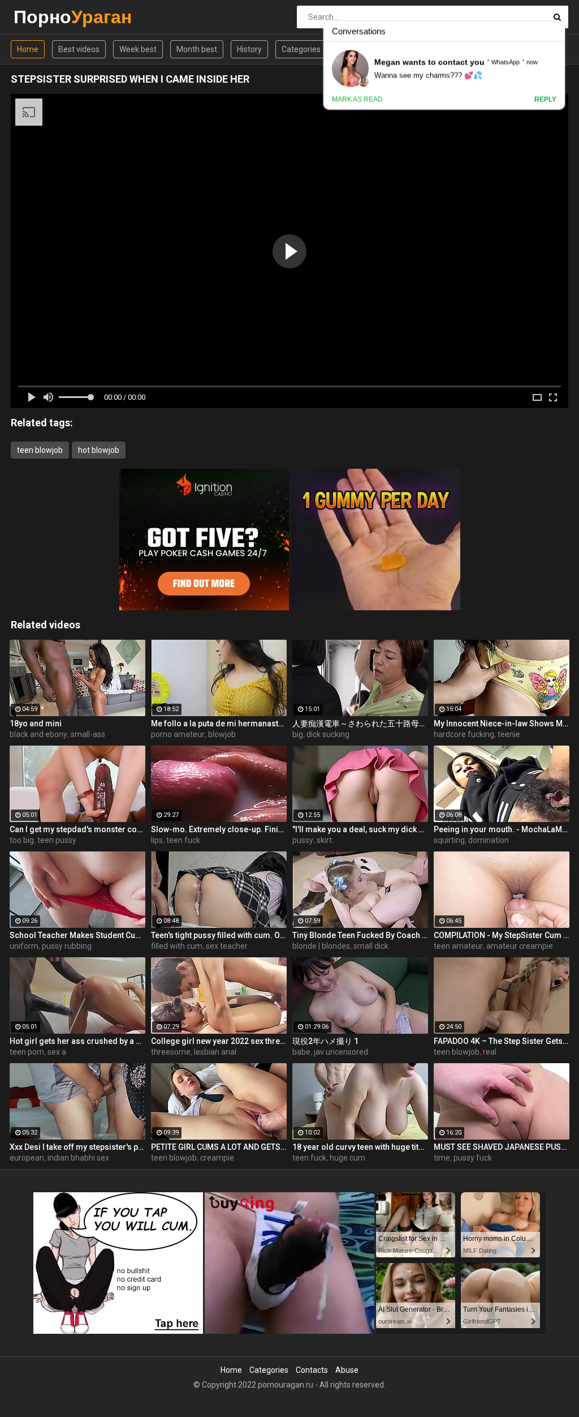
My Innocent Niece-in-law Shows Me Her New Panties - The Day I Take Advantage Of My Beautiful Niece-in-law (501, 723)
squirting (449, 840)
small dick (370, 946)
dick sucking (327, 734)
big (297, 734)
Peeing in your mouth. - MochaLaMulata (501, 829)
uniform (24, 946)
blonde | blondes (321, 946)
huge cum (347, 1157)
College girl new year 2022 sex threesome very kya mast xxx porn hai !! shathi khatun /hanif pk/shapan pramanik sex (219, 1041)
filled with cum (176, 946)
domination (488, 840)
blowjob (222, 734)
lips (157, 840)
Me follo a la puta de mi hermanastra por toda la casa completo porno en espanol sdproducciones (219, 723)
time (442, 1157)
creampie (217, 1157)
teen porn (27, 1051)
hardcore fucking (464, 734)
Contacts (312, 1370)
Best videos (79, 49)
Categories (301, 49)
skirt (324, 840)
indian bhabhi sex (78, 1157)
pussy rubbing (67, 946)
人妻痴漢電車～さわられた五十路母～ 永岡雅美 (360, 723)
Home (27, 49)
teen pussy (56, 840)
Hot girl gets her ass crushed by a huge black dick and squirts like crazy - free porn (77, 1041)
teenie (509, 734)
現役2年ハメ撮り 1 (325, 1041)
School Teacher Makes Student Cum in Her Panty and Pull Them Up (77, 935)
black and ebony (38, 734)
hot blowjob (98, 450)
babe (301, 1051)
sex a (56, 1051)
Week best (138, 49)
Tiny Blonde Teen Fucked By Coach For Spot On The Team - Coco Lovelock (360, 935)
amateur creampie (519, 946)
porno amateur (178, 734)
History (249, 49)
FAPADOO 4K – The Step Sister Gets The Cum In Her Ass (501, 1041)
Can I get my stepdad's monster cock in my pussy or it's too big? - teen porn (77, 829)
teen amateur (458, 946)
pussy (302, 840)
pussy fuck (472, 1157)
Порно (43, 17)
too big (22, 840)
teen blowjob (40, 450)
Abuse (346, 1370)
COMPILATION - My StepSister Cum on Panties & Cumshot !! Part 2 (501, 935)
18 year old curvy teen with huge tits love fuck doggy (360, 1146)
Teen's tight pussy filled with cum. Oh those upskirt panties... (219, 935)
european (27, 1157)
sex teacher (227, 946)
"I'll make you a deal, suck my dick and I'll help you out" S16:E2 (360, 829)
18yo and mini (36, 723)
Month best (196, 49)
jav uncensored (341, 1051)
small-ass (88, 734)
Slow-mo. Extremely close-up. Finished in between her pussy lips (219, 829)
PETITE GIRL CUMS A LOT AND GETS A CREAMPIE (219, 1146)
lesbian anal (215, 1051)
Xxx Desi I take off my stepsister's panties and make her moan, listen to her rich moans (77, 1146)
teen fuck (183, 840)
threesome (171, 1051)
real (489, 1051)
